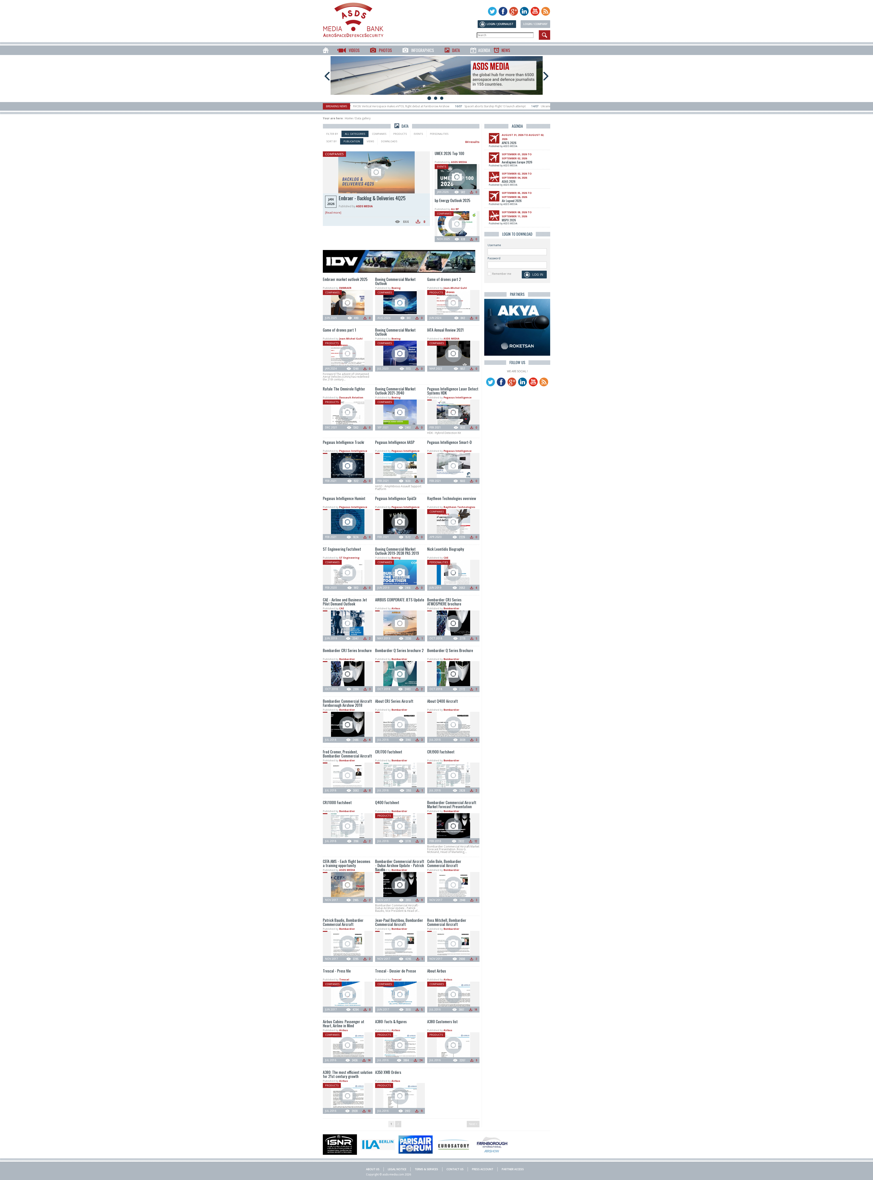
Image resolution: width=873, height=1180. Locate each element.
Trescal (344, 979)
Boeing (396, 288)
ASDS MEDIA (364, 206)
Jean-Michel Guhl (455, 288)
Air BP (455, 209)
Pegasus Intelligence (458, 397)
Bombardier (451, 608)
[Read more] (333, 213)
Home (349, 118)
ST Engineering (349, 557)
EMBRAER (345, 288)
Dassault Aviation (351, 397)
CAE (446, 557)
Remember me (501, 274)
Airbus (395, 608)
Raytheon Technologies (459, 507)
